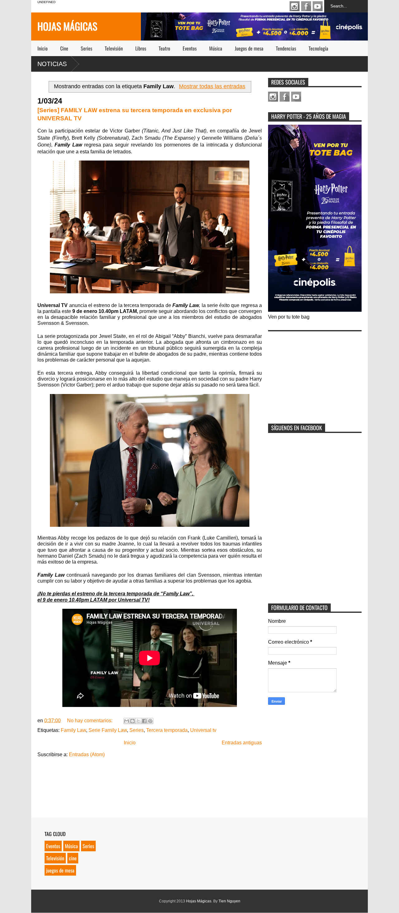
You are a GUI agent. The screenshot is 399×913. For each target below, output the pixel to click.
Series (86, 48)
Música (215, 48)
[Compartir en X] (138, 721)
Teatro (164, 48)
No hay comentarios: (90, 720)
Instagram (295, 6)
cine (73, 858)
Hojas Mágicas (67, 26)
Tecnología (318, 48)
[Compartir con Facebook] (144, 721)
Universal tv (203, 730)
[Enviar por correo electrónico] (126, 721)
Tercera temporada (167, 730)
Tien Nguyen (229, 901)
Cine (64, 48)
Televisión (114, 48)
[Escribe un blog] (132, 721)
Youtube (318, 6)
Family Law (73, 730)
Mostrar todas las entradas (212, 86)
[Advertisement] (315, 373)
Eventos (190, 48)
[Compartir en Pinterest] (150, 721)
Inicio (42, 48)
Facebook (306, 6)
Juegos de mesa (249, 48)
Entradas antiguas (242, 742)
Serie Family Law (108, 730)
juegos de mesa (60, 870)
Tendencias (286, 48)
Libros (140, 48)
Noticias (52, 63)
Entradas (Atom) (87, 754)
